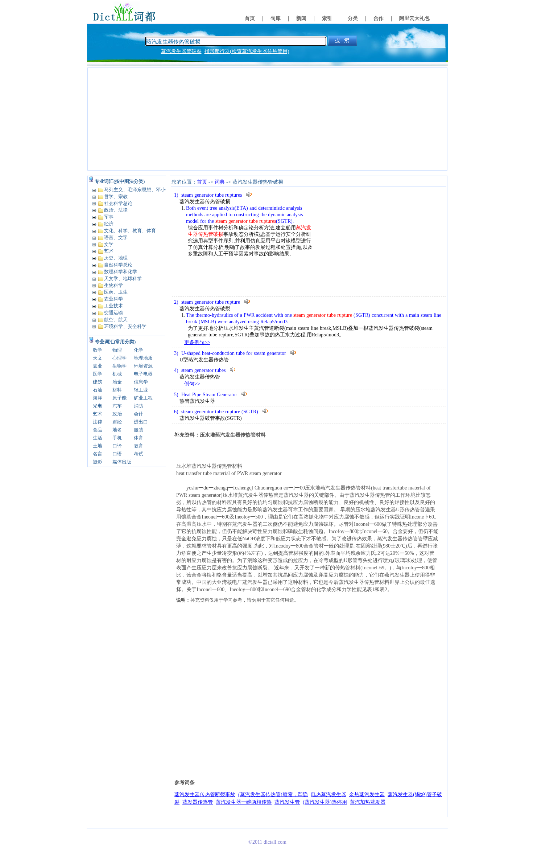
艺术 (97, 414)
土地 (97, 446)
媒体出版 (121, 461)
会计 (138, 414)
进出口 (141, 422)
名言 (97, 453)
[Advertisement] (267, 119)
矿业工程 (143, 398)
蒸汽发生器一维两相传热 (244, 802)
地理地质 (143, 358)
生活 (97, 438)
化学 (138, 350)
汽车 (117, 406)
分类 (353, 18)
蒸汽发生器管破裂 (181, 51)
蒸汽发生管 (287, 802)
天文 (97, 358)
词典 (220, 182)
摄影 (97, 461)
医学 (97, 374)
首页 (250, 18)
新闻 (301, 18)
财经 (117, 422)
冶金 (117, 382)
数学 (97, 350)
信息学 (141, 382)
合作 (378, 18)
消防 (138, 406)
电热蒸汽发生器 (328, 794)
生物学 (119, 366)
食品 (97, 430)
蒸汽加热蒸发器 (367, 802)
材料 (117, 390)
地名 (117, 430)
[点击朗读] (249, 194)
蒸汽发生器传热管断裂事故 (204, 794)
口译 (117, 446)
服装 (138, 430)
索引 (327, 18)
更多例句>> (197, 342)
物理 (117, 350)
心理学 (119, 358)
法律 (97, 422)
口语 (117, 453)
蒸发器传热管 (197, 802)
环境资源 (143, 366)
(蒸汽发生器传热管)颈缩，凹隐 (273, 794)
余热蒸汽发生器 (367, 794)
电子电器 (143, 374)
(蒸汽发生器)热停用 (325, 802)
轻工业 (141, 390)
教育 (138, 446)
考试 (138, 453)
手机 (117, 438)
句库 (275, 18)
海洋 (97, 398)
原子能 (119, 398)
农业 (97, 366)
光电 (97, 406)
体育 (138, 438)
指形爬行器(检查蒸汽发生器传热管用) (246, 51)
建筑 (97, 382)
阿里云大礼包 (414, 18)
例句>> (192, 383)
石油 (97, 390)
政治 (117, 414)
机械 (117, 374)
